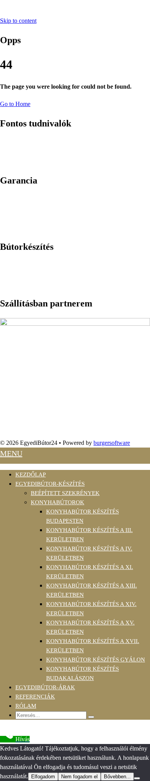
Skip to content (18, 20)
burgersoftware (111, 442)
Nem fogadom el (79, 776)
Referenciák (35, 696)
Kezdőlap (30, 474)
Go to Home (15, 104)
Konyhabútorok (57, 502)
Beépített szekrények (65, 493)
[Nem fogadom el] (137, 778)
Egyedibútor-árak (45, 687)
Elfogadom (43, 776)
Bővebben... (117, 776)
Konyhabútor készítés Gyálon (95, 659)
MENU (11, 453)
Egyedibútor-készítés (50, 484)
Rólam (25, 706)
